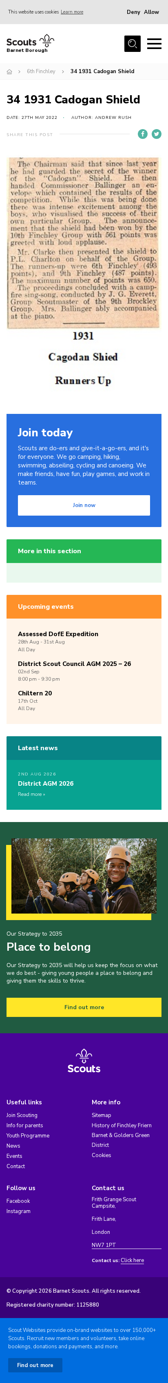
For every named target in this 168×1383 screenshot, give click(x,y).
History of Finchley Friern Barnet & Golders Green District (122, 1135)
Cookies (101, 1155)
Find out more (84, 1007)
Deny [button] (133, 12)
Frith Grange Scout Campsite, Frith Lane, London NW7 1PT (114, 1222)
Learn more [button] (72, 12)
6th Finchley (41, 71)
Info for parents (25, 1125)
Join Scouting (22, 1115)
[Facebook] (143, 134)
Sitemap (101, 1115)
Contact (16, 1166)
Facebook (18, 1201)
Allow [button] (151, 12)
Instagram (19, 1211)
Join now (84, 505)
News (13, 1146)
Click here (132, 1260)
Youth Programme (28, 1135)
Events (14, 1156)
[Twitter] (156, 134)
